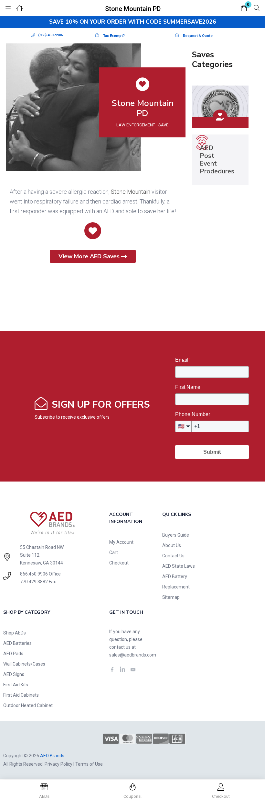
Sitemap (171, 597)
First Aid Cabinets (21, 695)
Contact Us (173, 555)
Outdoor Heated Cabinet (28, 705)
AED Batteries (17, 643)
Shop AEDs (14, 632)
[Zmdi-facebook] (112, 669)
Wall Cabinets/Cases (24, 664)
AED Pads (13, 653)
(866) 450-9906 (50, 35)
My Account (121, 542)
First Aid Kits (15, 684)
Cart (113, 552)
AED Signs (13, 674)
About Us (171, 545)
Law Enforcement (135, 124)
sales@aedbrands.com (132, 654)
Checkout (119, 562)
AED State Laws (178, 566)
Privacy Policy (58, 764)
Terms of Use (89, 764)
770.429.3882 (34, 581)
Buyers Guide (175, 535)
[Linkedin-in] (122, 669)
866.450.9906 (34, 573)
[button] (244, 8)
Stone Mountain (130, 191)
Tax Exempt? (114, 36)
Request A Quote (198, 36)
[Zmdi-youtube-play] (133, 669)
